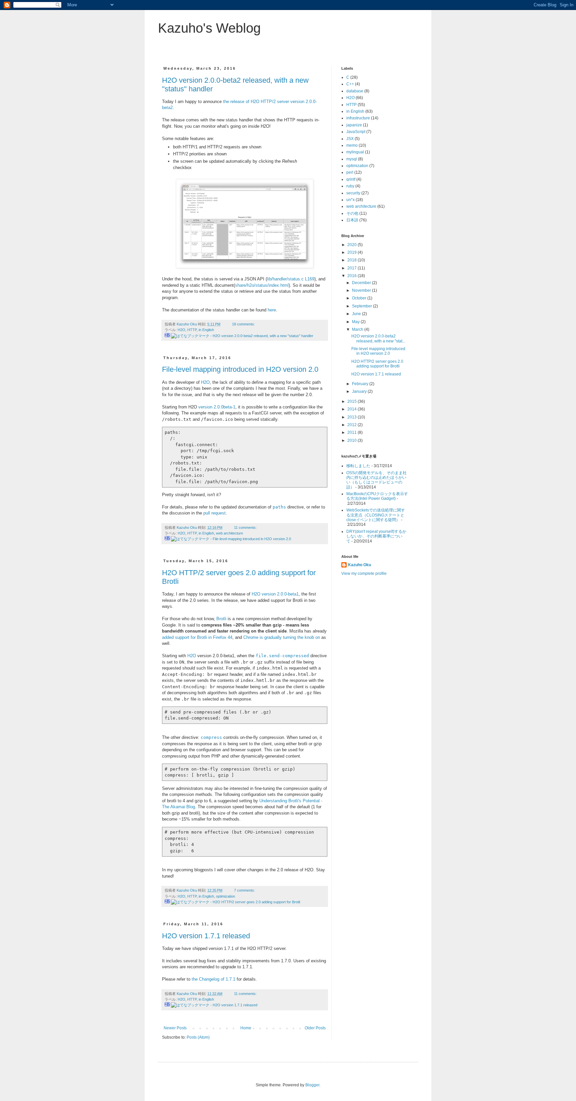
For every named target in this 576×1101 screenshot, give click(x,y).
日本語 (352, 220)
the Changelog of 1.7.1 (213, 979)
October (359, 298)
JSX (350, 138)
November (362, 290)
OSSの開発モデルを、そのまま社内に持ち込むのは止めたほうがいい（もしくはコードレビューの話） (376, 479)
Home (245, 1028)
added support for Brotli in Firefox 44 (197, 637)
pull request (214, 512)
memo (352, 145)
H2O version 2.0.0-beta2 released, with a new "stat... (378, 338)
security (353, 193)
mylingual (355, 152)
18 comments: (244, 324)
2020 (352, 244)
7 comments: (245, 890)
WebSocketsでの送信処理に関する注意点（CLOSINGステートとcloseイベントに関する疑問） (375, 515)
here (272, 309)
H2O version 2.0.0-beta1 (275, 594)
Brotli (221, 618)
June (357, 313)
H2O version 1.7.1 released (206, 936)
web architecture (229, 533)
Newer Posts (175, 1028)
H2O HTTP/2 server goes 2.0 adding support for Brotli (377, 363)
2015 (352, 401)
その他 (352, 213)
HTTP (192, 330)
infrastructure (358, 118)
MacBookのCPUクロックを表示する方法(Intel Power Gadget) (377, 496)
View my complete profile (364, 573)
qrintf (350, 179)
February (360, 383)
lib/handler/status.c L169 (290, 278)
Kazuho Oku (359, 565)
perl (349, 172)
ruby (350, 186)
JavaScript (355, 131)
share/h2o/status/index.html (262, 285)
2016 (352, 275)
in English (206, 330)
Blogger (312, 1085)
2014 (352, 409)
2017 (352, 268)
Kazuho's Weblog (209, 28)
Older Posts (315, 1028)
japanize (354, 125)
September (362, 306)
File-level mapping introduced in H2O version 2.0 (240, 369)
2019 (352, 252)
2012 (352, 424)
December (362, 282)
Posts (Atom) (198, 1037)
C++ (350, 84)
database (354, 91)
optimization (225, 896)
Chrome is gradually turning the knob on (281, 637)
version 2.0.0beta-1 (216, 406)
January (360, 391)
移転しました (358, 465)
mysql (351, 159)
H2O (181, 330)
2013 (352, 417)
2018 (352, 260)
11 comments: (246, 527)
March (358, 329)
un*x (350, 199)
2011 (352, 432)
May (356, 321)
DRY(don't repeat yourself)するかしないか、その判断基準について (376, 536)
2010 (352, 440)
